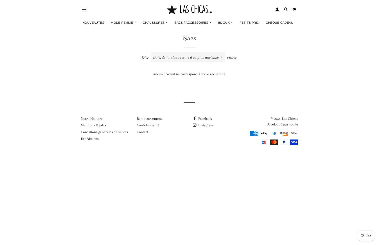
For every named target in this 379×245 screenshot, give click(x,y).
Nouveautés (93, 22)
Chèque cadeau (279, 22)
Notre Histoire (92, 118)
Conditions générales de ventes (104, 132)
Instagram (205, 125)
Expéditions (90, 139)
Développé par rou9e (282, 124)
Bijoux (224, 22)
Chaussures (154, 22)
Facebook (204, 118)
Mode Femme (122, 22)
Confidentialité (148, 125)
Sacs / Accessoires (191, 22)
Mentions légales (93, 125)
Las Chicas (290, 118)
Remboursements (150, 118)
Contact (142, 132)
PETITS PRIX (249, 22)
